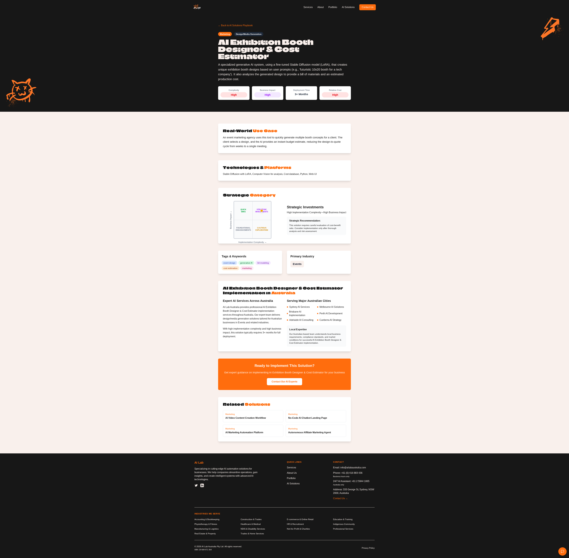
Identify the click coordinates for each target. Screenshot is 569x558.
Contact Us (367, 7)
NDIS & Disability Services (253, 529)
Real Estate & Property (205, 533)
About (320, 7)
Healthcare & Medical (251, 524)
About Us (292, 473)
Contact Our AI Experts (284, 381)
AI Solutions (348, 7)
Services (308, 7)
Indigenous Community (344, 524)
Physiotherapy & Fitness (205, 524)
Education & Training (343, 519)
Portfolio (332, 7)
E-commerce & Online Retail (300, 519)
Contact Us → (340, 498)
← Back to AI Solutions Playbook (235, 25)
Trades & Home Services (252, 533)
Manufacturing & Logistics (206, 529)
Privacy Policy (368, 548)
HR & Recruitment (295, 524)
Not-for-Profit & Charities (298, 529)
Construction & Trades (251, 519)
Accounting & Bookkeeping (206, 519)
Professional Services (343, 529)
